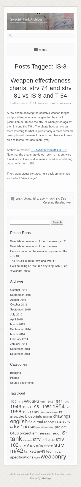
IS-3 (35, 198)
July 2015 (16, 314)
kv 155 (21, 426)
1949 (15, 406)
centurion (47, 416)
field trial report (41, 421)
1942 (49, 401)
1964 (42, 412)
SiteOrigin (46, 478)
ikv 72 (66, 422)
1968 (48, 412)
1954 (58, 406)
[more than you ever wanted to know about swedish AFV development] (40, 28)
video (37, 457)
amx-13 (57, 412)
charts (27, 198)
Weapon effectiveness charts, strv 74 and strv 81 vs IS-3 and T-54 (40, 88)
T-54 (63, 198)
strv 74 (44, 198)
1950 (26, 406)
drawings (61, 416)
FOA (58, 422)
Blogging (15, 373)
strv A (24, 445)
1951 (36, 407)
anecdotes (17, 416)
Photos (14, 378)
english (19, 421)
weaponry (53, 456)
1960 (35, 412)
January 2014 (18, 344)
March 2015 (17, 324)
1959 (26, 411)
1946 (66, 401)
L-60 (33, 427)
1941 (42, 401)
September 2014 (20, 329)
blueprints (33, 416)
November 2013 (20, 354)
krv (11, 427)
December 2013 (20, 349)
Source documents (61, 103)
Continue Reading (54, 202)
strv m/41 (48, 445)
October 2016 (18, 290)
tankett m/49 (34, 451)
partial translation (45, 427)
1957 (19, 198)
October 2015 (18, 304)
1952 (47, 407)
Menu (43, 50)
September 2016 (20, 295)
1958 (15, 411)
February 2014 (19, 339)
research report (50, 433)
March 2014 (17, 334)
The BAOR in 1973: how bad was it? (33, 261)
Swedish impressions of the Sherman (33, 246)
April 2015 (16, 319)
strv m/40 (36, 445)
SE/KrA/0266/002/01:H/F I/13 (49, 150)
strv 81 (54, 198)
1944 (58, 401)
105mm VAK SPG (24, 401)
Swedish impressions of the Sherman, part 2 (38, 241)
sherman (27, 440)
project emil (29, 433)
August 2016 (18, 300)
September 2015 (20, 309)
